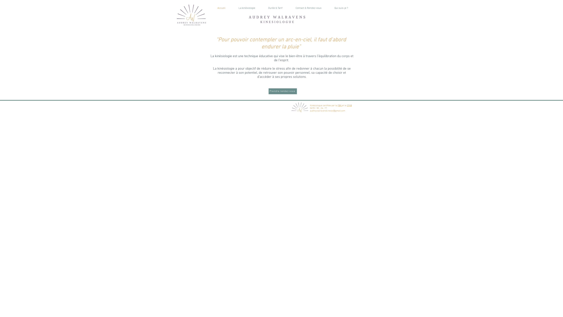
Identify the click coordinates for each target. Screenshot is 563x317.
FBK (340, 105)
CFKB (349, 105)
